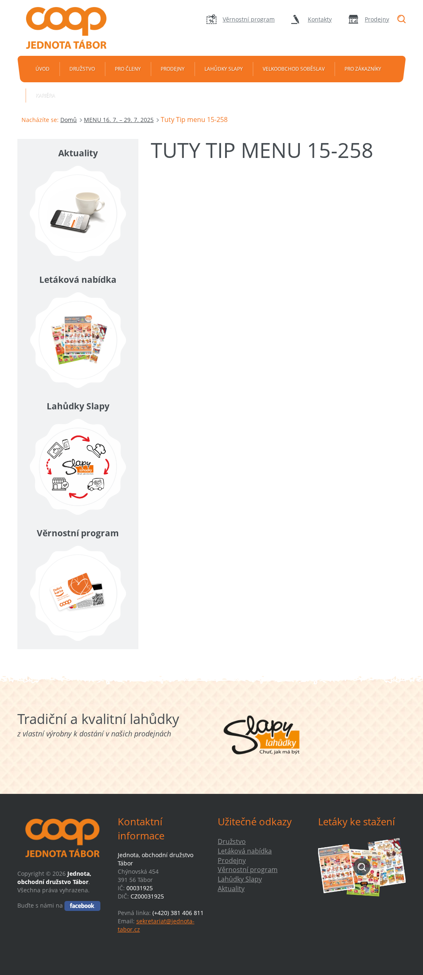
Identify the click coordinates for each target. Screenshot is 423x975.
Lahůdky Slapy (223, 68)
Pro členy (128, 68)
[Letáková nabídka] (78, 340)
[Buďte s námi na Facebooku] (82, 905)
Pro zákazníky (363, 68)
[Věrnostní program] (78, 593)
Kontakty (320, 19)
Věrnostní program (249, 19)
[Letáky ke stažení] (362, 867)
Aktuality (231, 888)
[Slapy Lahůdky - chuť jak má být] (262, 734)
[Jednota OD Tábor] (71, 28)
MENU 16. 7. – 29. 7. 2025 (119, 120)
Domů (68, 120)
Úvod (43, 68)
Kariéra (45, 95)
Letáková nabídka (245, 851)
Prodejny (377, 19)
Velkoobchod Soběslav (294, 68)
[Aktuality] (78, 214)
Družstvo (82, 68)
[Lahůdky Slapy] (78, 466)
